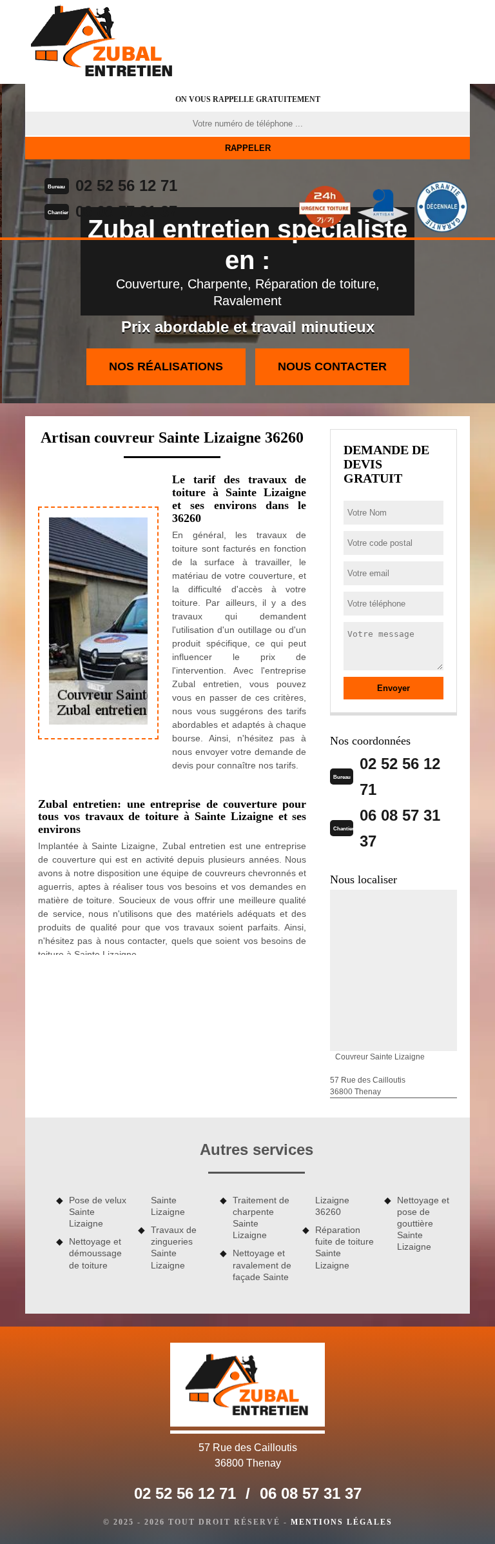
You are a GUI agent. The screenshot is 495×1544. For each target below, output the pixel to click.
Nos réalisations (166, 366)
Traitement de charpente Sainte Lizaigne (261, 1218)
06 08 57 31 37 (126, 211)
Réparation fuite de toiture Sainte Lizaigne (344, 1247)
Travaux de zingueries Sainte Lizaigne (174, 1247)
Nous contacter (332, 366)
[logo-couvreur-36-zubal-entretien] (102, 42)
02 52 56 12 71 (126, 185)
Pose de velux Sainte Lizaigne (97, 1211)
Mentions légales (342, 1522)
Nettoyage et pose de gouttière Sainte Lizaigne (423, 1223)
